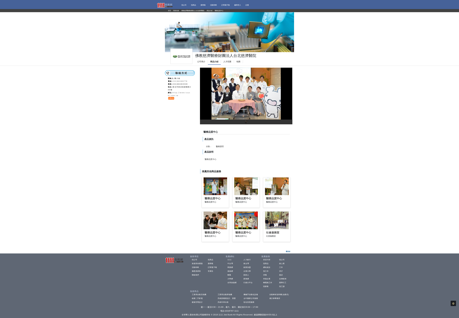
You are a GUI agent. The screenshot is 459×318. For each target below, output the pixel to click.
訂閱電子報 (212, 267)
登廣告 (210, 271)
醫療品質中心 (213, 198)
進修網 (230, 271)
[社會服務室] (277, 220)
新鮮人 (246, 275)
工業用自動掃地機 (225, 294)
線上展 (282, 263)
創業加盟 (247, 267)
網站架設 (266, 267)
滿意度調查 (196, 271)
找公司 (194, 260)
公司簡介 (201, 61)
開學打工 (282, 283)
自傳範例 (282, 279)
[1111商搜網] (165, 5)
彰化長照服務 (249, 302)
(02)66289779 (180, 81)
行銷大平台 (248, 283)
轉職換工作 (267, 283)
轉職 (229, 275)
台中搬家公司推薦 (251, 298)
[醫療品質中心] (215, 186)
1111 (229, 260)
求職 (265, 275)
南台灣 (246, 263)
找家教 (266, 286)
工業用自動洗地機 (199, 294)
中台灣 (230, 263)
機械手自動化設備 (251, 294)
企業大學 (247, 271)
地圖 (238, 61)
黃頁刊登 (266, 260)
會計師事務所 (274, 298)
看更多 (288, 251)
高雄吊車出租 (223, 302)
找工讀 (282, 286)
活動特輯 (195, 267)
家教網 (246, 279)
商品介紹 (214, 61)
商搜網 (230, 267)
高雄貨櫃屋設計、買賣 (227, 298)
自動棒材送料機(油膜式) (279, 294)
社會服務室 (272, 232)
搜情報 (210, 263)
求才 (281, 271)
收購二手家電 (197, 298)
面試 (281, 275)
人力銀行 (247, 260)
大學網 (230, 279)
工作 (281, 267)
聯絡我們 (195, 275)
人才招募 (227, 61)
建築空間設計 (197, 302)
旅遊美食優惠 (197, 263)
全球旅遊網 (232, 283)
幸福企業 (266, 279)
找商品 (210, 260)
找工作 (266, 271)
